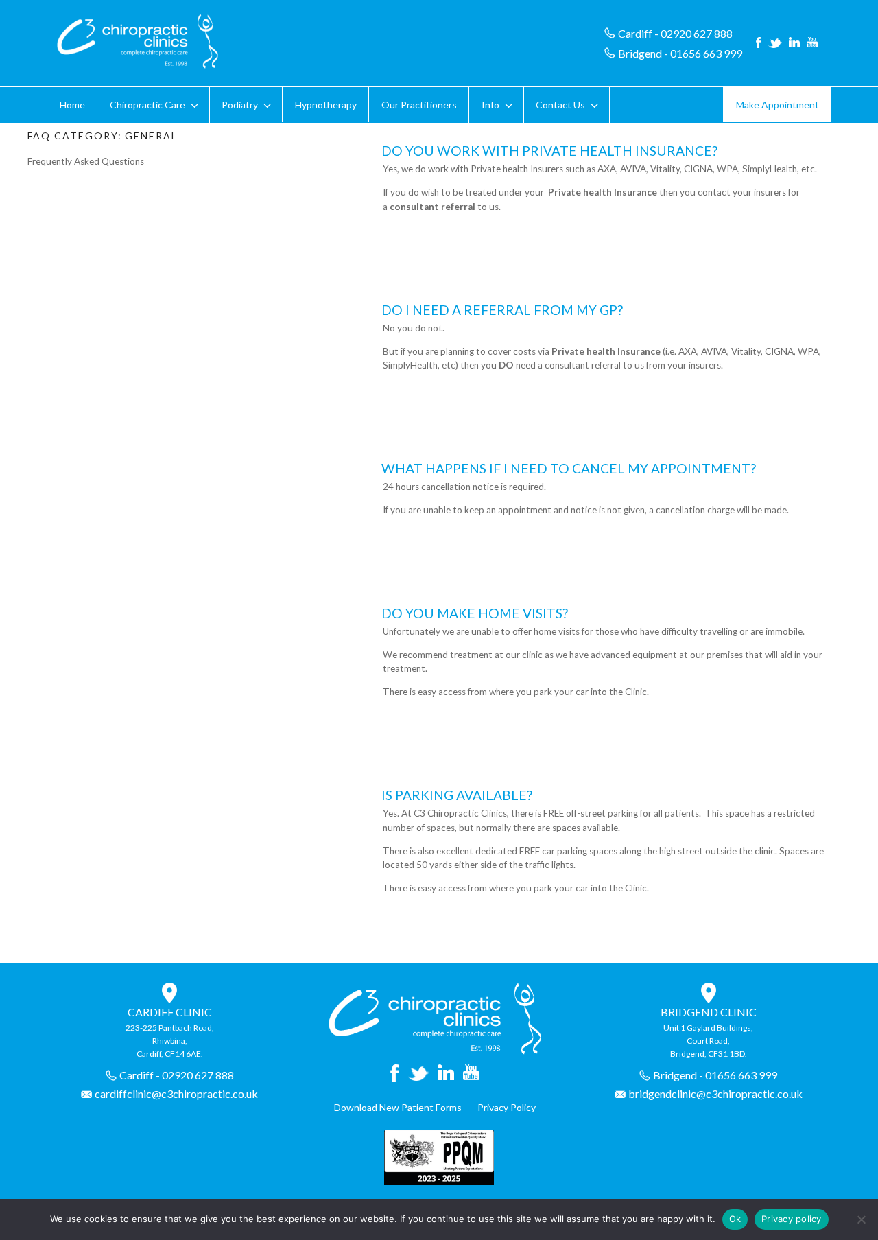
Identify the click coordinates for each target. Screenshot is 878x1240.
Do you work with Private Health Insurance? (549, 151)
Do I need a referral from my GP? (502, 310)
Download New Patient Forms (398, 1107)
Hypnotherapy (326, 104)
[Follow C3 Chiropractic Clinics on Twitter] (775, 43)
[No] (861, 1219)
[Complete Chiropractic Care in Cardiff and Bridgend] (435, 1051)
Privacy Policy (506, 1107)
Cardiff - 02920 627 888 (675, 33)
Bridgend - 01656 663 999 (680, 53)
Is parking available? (456, 795)
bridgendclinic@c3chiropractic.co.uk (715, 1093)
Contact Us (560, 104)
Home (72, 104)
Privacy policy (791, 1218)
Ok (735, 1218)
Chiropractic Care (147, 104)
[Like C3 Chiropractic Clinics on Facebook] (758, 43)
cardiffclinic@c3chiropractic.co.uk (176, 1093)
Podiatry (240, 104)
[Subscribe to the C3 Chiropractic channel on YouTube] (812, 43)
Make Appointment (777, 104)
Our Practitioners (419, 104)
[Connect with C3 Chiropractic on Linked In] (794, 43)
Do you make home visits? (474, 613)
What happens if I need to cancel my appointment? (568, 468)
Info (490, 104)
